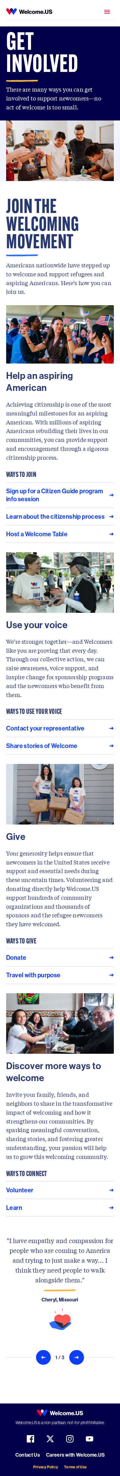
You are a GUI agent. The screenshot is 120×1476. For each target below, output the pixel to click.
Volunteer (20, 1190)
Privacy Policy (45, 1467)
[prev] (43, 1357)
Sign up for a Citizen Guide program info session (54, 495)
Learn (14, 1207)
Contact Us (27, 1455)
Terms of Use (75, 1467)
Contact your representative (45, 728)
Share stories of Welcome (42, 746)
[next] (76, 1357)
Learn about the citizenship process (55, 516)
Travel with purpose (33, 975)
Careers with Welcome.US (75, 1455)
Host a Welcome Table (36, 534)
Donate (16, 957)
